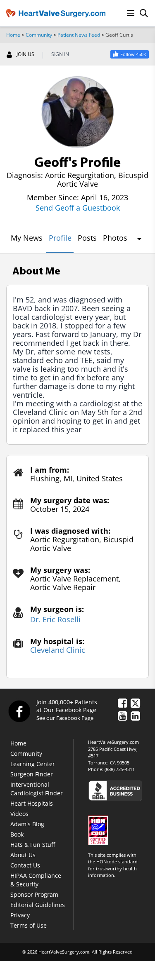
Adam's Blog (27, 824)
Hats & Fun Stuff (32, 844)
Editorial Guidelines (37, 905)
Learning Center (32, 764)
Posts (87, 238)
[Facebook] (19, 711)
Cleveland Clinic (57, 650)
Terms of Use (28, 925)
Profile (60, 238)
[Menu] (131, 13)
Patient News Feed (78, 34)
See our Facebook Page (64, 718)
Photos (115, 238)
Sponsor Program (34, 894)
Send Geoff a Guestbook (78, 208)
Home (13, 34)
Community (39, 34)
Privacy (20, 915)
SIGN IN (60, 54)
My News (27, 238)
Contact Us (25, 865)
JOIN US (25, 54)
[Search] (144, 13)
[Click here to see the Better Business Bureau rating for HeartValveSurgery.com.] (118, 790)
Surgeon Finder (31, 774)
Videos (19, 814)
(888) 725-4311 (120, 769)
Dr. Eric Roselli (55, 619)
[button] (139, 239)
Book (17, 834)
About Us (23, 855)
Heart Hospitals (31, 803)
